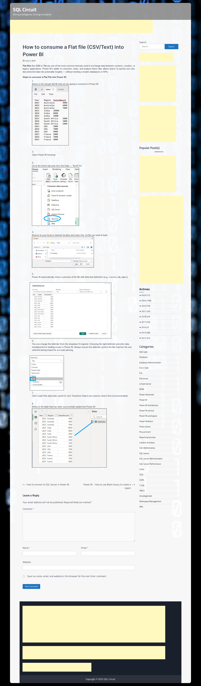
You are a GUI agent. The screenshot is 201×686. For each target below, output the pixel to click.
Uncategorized (145, 496)
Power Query (145, 426)
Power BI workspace (148, 415)
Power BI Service (146, 410)
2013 (145, 332)
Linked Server (145, 383)
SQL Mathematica (147, 447)
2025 (145, 295)
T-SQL (142, 485)
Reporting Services (147, 437)
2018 (145, 316)
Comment (28, 509)
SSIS (141, 474)
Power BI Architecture (148, 405)
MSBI (141, 389)
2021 (145, 311)
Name (26, 548)
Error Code (143, 367)
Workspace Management (150, 501)
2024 (146, 300)
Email (84, 548)
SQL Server (144, 453)
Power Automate (146, 394)
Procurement (145, 431)
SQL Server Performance (150, 464)
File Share (143, 378)
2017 (145, 322)
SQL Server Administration (150, 458)
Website (27, 562)
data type (143, 351)
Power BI (143, 399)
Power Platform (146, 421)
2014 (145, 327)
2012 (145, 338)
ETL (141, 373)
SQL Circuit (24, 9)
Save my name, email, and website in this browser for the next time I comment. (67, 576)
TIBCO (142, 490)
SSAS (141, 469)
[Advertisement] (81, 26)
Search (142, 42)
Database (143, 357)
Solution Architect (147, 442)
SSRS (141, 480)
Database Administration (150, 362)
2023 (145, 305)
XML (141, 506)
